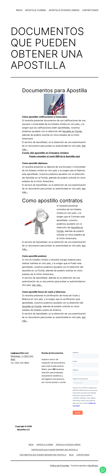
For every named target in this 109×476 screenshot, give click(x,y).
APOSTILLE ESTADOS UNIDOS (64, 10)
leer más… (37, 285)
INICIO (19, 10)
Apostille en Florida (72, 131)
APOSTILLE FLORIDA (35, 10)
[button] (103, 470)
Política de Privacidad (59, 465)
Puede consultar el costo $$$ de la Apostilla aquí (54, 156)
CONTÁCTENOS (90, 10)
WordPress (93, 465)
